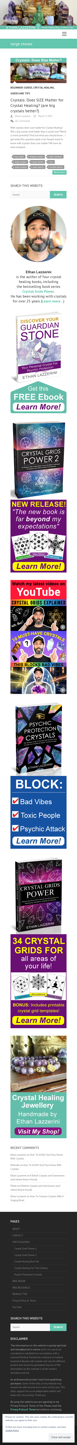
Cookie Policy (12, 1430)
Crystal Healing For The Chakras (31, 1268)
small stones (38, 167)
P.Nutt (13, 1185)
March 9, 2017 (45, 116)
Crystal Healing (43, 87)
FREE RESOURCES (21, 1287)
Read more (59, 172)
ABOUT (16, 1229)
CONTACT (17, 1235)
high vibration (55, 156)
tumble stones (56, 167)
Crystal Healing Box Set (26, 1261)
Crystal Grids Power (38, 291)
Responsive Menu (64, 34)
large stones (37, 162)
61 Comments (22, 121)
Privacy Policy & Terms (24, 1300)
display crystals (36, 156)
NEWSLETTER (19, 1294)
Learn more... (52, 301)
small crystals (21, 167)
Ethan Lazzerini (22, 116)
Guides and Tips (20, 93)
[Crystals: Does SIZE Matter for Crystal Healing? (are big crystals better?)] (38, 70)
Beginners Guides (21, 87)
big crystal (19, 156)
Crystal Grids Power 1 (25, 1248)
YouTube (17, 1307)
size (51, 162)
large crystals (20, 162)
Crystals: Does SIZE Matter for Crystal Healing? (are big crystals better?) (37, 105)
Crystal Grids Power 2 (25, 1255)
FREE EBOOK (19, 1281)
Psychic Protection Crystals (28, 1274)
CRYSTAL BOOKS (21, 1242)
